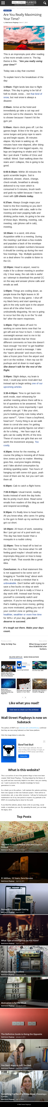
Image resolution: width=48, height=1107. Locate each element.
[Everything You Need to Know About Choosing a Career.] (24, 1086)
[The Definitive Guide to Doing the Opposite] (24, 1023)
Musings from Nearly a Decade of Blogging (39, 691)
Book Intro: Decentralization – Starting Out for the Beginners (7, 691)
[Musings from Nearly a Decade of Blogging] (39, 684)
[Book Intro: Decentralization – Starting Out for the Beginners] (8, 683)
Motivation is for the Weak (13, 1003)
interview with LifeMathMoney (29, 728)
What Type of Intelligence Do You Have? (20, 940)
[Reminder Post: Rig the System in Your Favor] (24, 684)
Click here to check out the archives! (24, 710)
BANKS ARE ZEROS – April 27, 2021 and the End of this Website (7, 674)
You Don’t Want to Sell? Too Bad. (16, 1065)
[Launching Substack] (24, 665)
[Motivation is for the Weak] (24, 992)
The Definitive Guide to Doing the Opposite (21, 1034)
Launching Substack (23, 670)
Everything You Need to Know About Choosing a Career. (23, 1095)
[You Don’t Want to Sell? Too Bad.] (24, 1054)
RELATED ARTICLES (15, 657)
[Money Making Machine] (24, 961)
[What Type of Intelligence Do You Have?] (24, 930)
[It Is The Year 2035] (39, 665)
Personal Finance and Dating (14, 909)
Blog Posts (12, 8)
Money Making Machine (12, 971)
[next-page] (25, 697)
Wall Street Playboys (12, 22)
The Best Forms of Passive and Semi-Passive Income (21, 845)
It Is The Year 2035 (37, 670)
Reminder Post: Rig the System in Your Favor (24, 691)
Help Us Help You (8, 644)
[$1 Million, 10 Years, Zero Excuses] (24, 867)
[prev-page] (22, 697)
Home (5, 8)
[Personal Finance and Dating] (24, 899)
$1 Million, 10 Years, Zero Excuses (17, 878)
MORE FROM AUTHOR (31, 657)
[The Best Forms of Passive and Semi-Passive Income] (24, 836)
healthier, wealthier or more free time (22, 614)
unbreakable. (10, 583)
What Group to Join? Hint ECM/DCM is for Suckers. (38, 646)
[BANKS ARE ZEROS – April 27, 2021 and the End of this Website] (8, 666)
